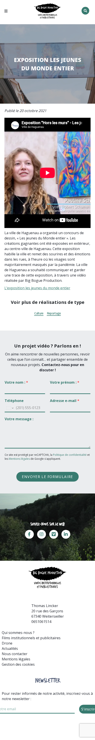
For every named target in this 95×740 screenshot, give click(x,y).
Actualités (10, 648)
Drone (7, 643)
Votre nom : (16, 382)
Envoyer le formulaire (47, 476)
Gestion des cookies (18, 664)
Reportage (54, 313)
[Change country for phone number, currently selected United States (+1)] (10, 408)
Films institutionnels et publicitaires (31, 637)
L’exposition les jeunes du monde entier (37, 288)
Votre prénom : (64, 382)
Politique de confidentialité (70, 455)
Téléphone (14, 400)
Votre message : (19, 419)
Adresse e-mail (64, 400)
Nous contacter (14, 653)
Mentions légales (19, 459)
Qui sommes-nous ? (18, 632)
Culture (39, 313)
